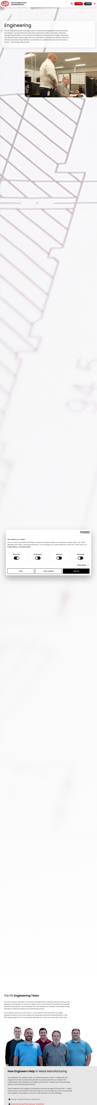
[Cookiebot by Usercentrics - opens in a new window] (81, 532)
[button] (94, 3)
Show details (81, 565)
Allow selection (48, 571)
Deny (21, 571)
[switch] (38, 558)
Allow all (76, 571)
